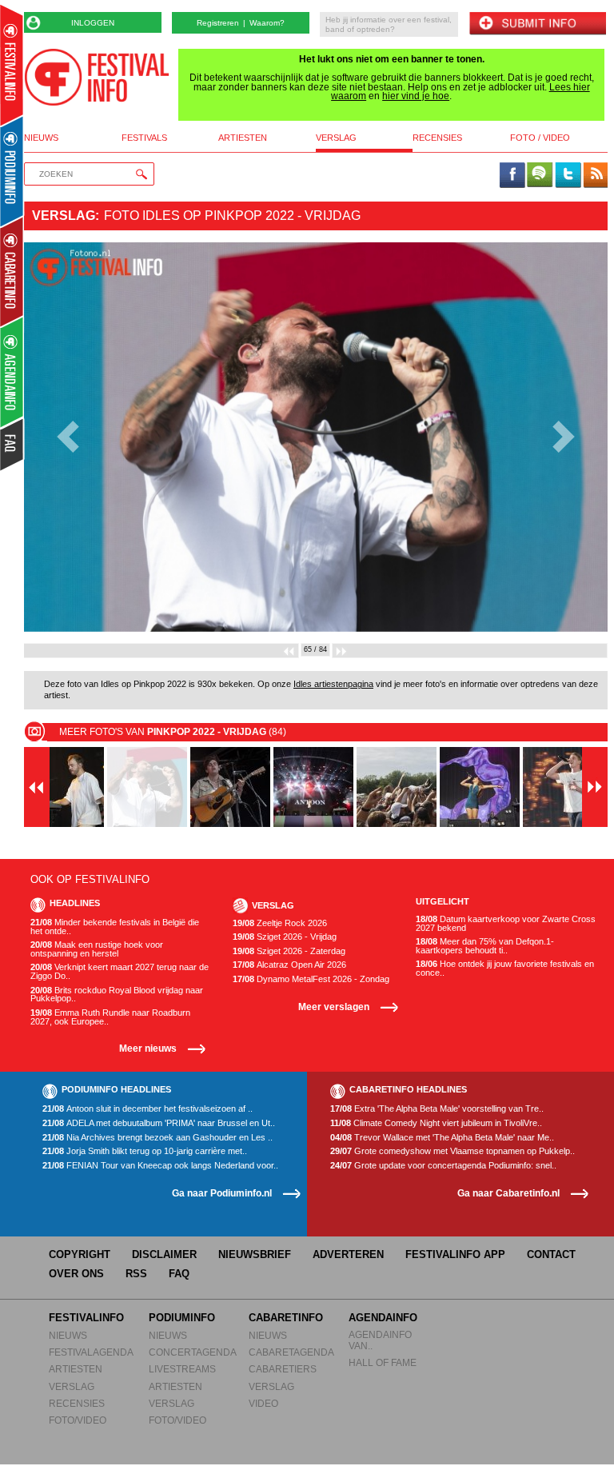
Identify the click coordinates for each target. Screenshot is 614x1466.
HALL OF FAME (383, 1362)
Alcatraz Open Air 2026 (289, 965)
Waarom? (267, 22)
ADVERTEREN (348, 1254)
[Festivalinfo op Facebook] (512, 176)
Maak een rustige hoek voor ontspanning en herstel (96, 949)
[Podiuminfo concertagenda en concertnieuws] (12, 170)
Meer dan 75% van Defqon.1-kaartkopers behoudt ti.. (485, 945)
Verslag (63, 215)
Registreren (218, 22)
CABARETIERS (283, 1369)
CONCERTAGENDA (193, 1352)
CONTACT (551, 1254)
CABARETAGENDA (291, 1352)
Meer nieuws (148, 1048)
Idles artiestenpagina (333, 684)
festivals (144, 138)
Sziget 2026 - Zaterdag (289, 951)
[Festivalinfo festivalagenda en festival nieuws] (11, 65)
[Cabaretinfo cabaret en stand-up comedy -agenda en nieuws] (11, 271)
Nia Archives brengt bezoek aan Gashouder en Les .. (157, 1137)
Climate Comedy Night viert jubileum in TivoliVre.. (436, 1123)
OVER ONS (76, 1274)
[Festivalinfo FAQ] (12, 444)
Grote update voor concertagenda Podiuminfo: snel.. (443, 1165)
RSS (136, 1274)
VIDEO (263, 1403)
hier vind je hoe (415, 96)
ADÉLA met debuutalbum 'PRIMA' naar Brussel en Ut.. (158, 1123)
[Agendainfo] (12, 372)
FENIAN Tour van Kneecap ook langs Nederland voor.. (160, 1165)
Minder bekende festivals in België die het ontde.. (114, 926)
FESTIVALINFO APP (455, 1254)
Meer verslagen (333, 1006)
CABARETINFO (286, 1318)
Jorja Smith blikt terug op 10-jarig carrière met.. (144, 1151)
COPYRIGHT (79, 1254)
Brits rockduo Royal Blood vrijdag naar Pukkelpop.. (116, 994)
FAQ (179, 1274)
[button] (67, 436)
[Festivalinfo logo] (96, 77)
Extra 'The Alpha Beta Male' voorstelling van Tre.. (437, 1108)
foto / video (540, 138)
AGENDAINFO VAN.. (380, 1340)
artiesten (242, 138)
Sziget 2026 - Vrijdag (285, 937)
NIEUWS (68, 1335)
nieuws (41, 138)
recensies (437, 138)
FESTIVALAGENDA (91, 1352)
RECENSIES (77, 1403)
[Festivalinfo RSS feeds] (595, 176)
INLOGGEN (92, 22)
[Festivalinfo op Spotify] (539, 176)
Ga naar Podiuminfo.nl (222, 1193)
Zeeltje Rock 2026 (280, 923)
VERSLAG (71, 1386)
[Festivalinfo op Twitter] (567, 176)
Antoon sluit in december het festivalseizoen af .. (147, 1108)
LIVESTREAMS (182, 1369)
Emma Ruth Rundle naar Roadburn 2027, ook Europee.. (110, 1017)
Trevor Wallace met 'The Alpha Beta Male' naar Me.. (442, 1137)
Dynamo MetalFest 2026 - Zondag (311, 979)
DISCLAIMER (164, 1254)
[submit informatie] (537, 24)
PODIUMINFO (182, 1318)
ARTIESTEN (75, 1369)
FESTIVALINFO (86, 1318)
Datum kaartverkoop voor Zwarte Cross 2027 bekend (506, 923)
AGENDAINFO (383, 1318)
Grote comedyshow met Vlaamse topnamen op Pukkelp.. (452, 1151)
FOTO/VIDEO (77, 1420)
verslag (336, 138)
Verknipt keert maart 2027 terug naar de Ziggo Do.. (119, 971)
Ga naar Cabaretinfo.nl (508, 1193)
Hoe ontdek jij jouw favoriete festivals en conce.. (505, 968)
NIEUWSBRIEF (254, 1254)
